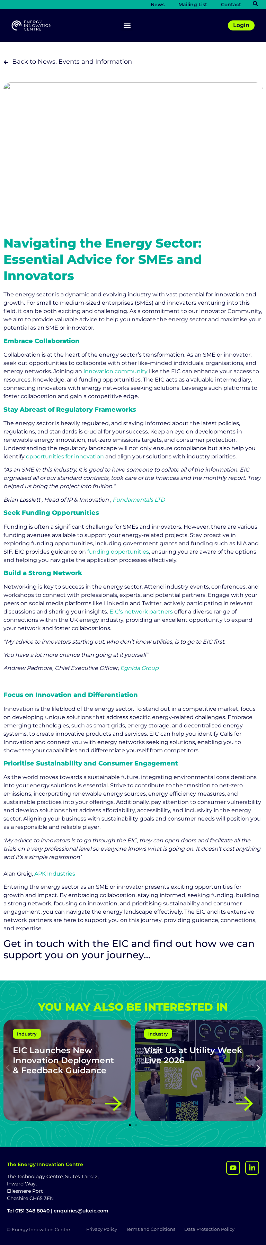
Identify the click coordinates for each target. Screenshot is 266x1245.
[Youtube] (233, 1168)
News (158, 4)
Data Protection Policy (209, 1229)
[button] (127, 25)
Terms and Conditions (150, 1229)
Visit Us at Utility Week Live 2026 (193, 1055)
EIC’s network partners (141, 611)
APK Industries (55, 873)
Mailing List (192, 4)
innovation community (115, 371)
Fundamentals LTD (139, 499)
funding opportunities (118, 551)
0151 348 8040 (32, 1211)
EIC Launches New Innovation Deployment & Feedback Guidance (63, 1060)
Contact (231, 4)
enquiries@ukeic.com (81, 1211)
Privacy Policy (101, 1229)
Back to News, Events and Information (72, 61)
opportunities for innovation (65, 456)
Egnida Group (139, 668)
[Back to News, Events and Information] (5, 62)
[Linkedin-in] (252, 1168)
